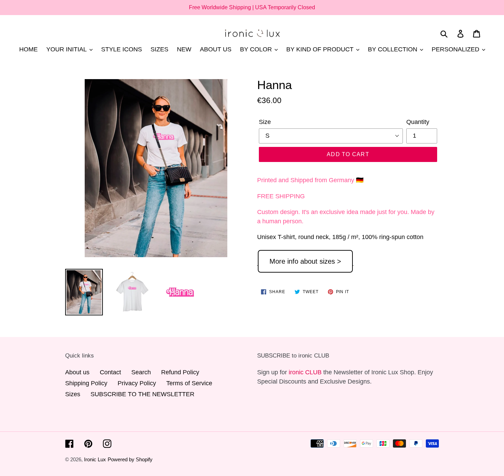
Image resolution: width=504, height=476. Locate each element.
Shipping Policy (86, 383)
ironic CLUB (305, 372)
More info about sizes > (305, 261)
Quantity (417, 121)
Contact (110, 372)
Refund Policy (180, 372)
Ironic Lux (95, 459)
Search (141, 372)
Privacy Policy (137, 383)
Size (265, 121)
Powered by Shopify (130, 459)
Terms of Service (189, 383)
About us (77, 372)
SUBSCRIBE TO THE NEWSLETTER (142, 394)
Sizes (72, 394)
